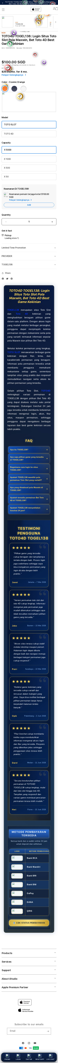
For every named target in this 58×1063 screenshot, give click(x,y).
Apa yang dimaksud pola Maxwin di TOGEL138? (26, 488)
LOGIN (18, 1059)
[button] (29, 248)
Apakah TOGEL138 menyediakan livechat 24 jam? (25, 509)
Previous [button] (2, 3)
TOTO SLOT (10, 124)
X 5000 (7, 150)
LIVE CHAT (50, 1059)
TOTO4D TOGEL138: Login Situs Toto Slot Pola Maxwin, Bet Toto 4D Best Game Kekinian (29, 3)
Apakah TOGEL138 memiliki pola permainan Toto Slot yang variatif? (26, 478)
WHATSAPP (39, 1059)
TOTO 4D (8, 134)
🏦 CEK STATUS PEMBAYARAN (29, 923)
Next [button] (55, 3)
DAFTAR (29, 1059)
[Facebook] (3, 278)
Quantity (6, 215)
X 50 (6, 176)
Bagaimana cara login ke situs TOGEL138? (24, 468)
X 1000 (7, 159)
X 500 (7, 168)
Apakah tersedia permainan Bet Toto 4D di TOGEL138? (27, 499)
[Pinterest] (12, 278)
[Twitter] (8, 278)
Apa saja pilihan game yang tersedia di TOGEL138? (27, 458)
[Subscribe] (48, 1031)
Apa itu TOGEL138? (19, 450)
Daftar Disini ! (43, 4)
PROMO (7, 1059)
